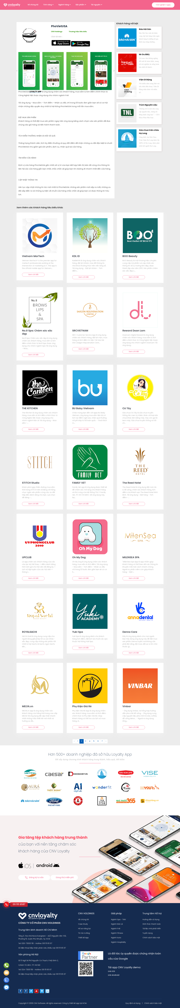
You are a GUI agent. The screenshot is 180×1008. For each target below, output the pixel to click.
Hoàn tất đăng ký (109, 74)
